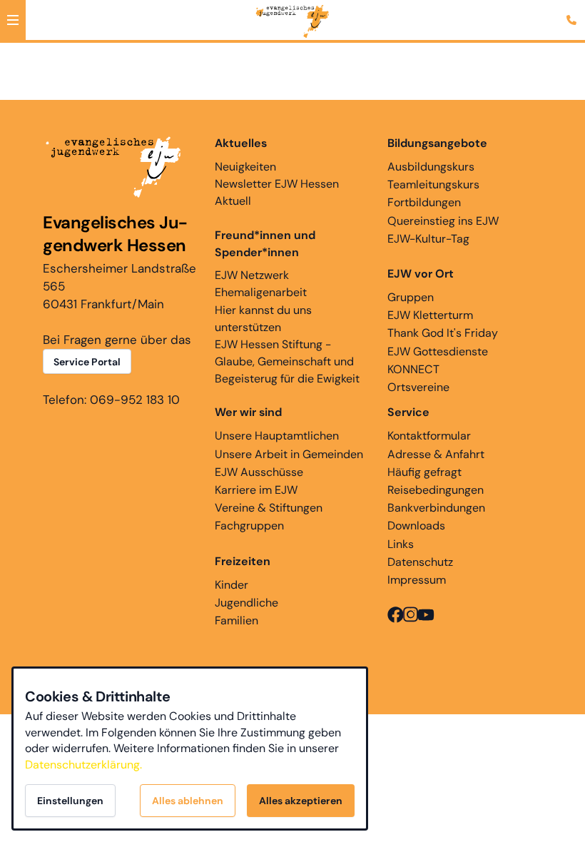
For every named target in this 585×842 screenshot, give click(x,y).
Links (400, 544)
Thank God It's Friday (442, 332)
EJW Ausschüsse (259, 472)
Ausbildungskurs (430, 166)
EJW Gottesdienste (437, 351)
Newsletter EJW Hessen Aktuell (277, 192)
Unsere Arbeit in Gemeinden (289, 454)
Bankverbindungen (436, 507)
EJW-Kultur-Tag (428, 238)
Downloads (416, 525)
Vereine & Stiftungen (268, 507)
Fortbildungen (424, 202)
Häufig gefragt (424, 472)
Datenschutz (420, 561)
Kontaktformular (429, 435)
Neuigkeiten (245, 166)
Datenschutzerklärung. (83, 764)
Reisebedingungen (435, 489)
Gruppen (410, 297)
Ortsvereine (418, 387)
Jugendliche (246, 602)
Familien (236, 620)
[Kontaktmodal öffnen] (573, 11)
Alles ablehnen (187, 800)
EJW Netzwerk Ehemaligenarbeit (261, 284)
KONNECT (413, 369)
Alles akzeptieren (300, 800)
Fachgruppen (249, 525)
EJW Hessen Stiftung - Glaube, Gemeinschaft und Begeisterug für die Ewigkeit (287, 361)
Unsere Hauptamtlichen (277, 435)
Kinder (231, 584)
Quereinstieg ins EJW (443, 220)
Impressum (416, 579)
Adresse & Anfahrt (435, 454)
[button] (13, 20)
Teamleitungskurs (433, 184)
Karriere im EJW (256, 489)
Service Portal (87, 361)
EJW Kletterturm (430, 315)
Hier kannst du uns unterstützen (263, 319)
